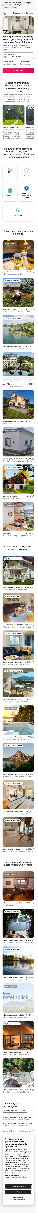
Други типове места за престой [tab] (15, 1111)
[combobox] (18, 56)
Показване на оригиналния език (15, 6)
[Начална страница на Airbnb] (4, 13)
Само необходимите (18, 1192)
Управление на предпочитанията (18, 1198)
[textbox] (10, 64)
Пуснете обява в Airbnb (23, 13)
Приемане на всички (18, 1186)
